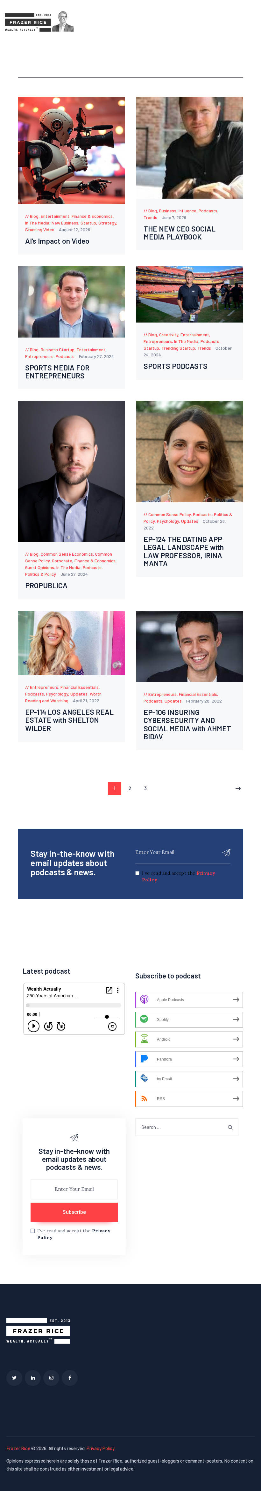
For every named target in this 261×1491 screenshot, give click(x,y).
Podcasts (208, 210)
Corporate (62, 560)
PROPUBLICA (46, 586)
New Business (65, 222)
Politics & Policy (40, 574)
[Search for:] (186, 1127)
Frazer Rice (18, 1448)
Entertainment (55, 216)
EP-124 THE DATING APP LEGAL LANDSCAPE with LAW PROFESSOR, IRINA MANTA (184, 551)
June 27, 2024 (74, 574)
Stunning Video (39, 229)
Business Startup (57, 349)
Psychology (168, 521)
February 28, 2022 (204, 701)
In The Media (37, 222)
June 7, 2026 (174, 217)
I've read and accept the (178, 876)
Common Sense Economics (67, 554)
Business (167, 210)
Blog (34, 216)
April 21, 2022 (86, 700)
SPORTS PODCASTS (176, 366)
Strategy (107, 222)
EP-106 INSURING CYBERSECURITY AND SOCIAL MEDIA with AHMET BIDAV (187, 724)
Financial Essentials (79, 687)
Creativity (168, 334)
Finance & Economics (92, 216)
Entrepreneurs (39, 356)
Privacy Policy (101, 1448)
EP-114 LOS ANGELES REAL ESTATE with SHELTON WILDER (69, 720)
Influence (187, 210)
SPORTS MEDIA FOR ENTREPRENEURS (57, 372)
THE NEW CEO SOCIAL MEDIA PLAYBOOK (179, 233)
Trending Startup (178, 348)
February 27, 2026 (96, 356)
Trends (150, 217)
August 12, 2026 (74, 229)
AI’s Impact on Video (57, 241)
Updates (189, 521)
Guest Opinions (39, 567)
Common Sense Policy (169, 514)
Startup (88, 222)
